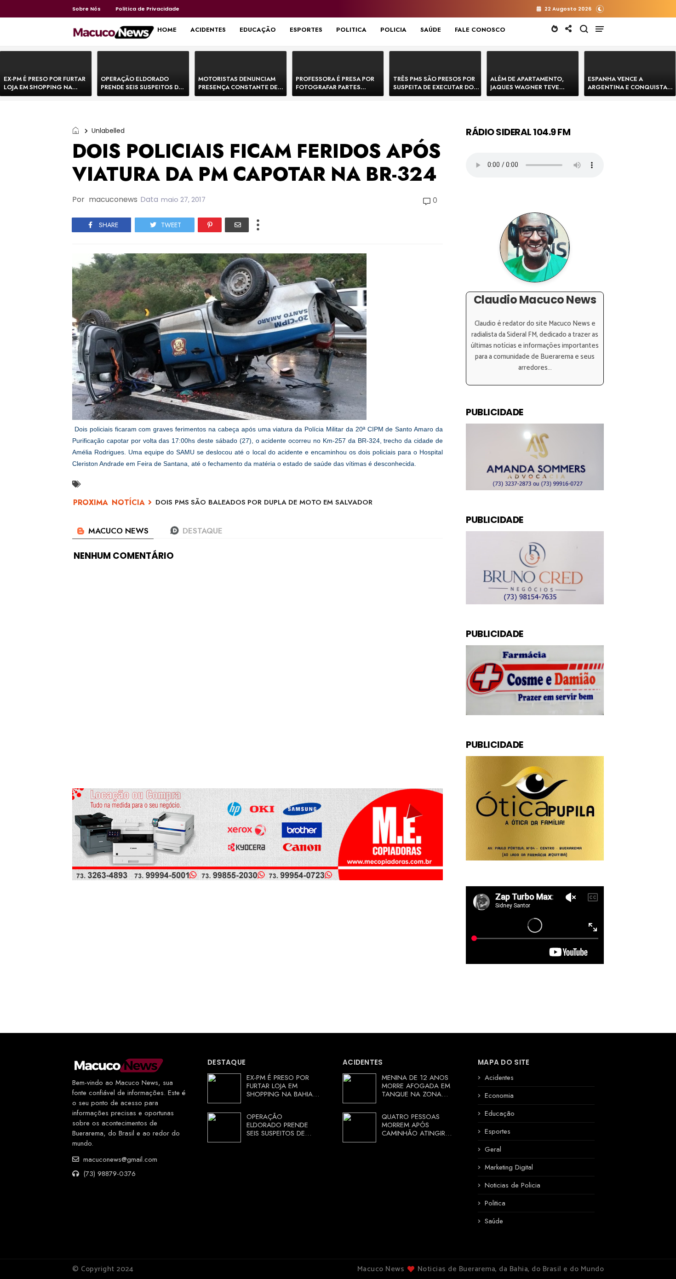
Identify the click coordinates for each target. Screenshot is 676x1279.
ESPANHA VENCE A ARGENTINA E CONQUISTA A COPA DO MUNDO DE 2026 (630, 87)
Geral (493, 1149)
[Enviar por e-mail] (237, 225)
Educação (500, 1113)
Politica (495, 1203)
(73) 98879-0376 (108, 1174)
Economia (499, 1095)
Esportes (497, 1131)
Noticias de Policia (512, 1185)
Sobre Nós (86, 8)
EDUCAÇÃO (258, 29)
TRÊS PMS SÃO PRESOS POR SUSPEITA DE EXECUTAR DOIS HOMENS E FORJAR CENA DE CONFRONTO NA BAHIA (436, 91)
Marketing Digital (509, 1167)
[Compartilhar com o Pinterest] (210, 225)
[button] (600, 8)
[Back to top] (653, 1257)
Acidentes (499, 1078)
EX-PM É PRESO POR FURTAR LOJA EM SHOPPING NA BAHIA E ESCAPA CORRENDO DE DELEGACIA (45, 91)
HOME (167, 29)
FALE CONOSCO (480, 29)
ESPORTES (306, 29)
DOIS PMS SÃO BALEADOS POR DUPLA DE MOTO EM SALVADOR (263, 502)
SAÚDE (430, 29)
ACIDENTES (208, 29)
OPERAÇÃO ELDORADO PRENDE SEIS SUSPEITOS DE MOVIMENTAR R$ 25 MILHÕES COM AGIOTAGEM (142, 91)
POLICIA (393, 29)
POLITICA (351, 29)
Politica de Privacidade (147, 8)
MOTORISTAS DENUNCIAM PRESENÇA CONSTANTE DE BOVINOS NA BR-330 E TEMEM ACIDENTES (238, 91)
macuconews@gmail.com (119, 1159)
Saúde (494, 1221)
